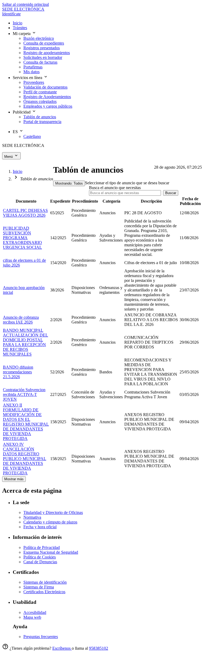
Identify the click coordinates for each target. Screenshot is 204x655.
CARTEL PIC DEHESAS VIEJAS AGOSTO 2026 (25, 212)
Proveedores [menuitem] (33, 82)
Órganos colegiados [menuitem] (40, 101)
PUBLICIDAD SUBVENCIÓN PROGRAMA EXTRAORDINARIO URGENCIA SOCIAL (22, 238)
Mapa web (32, 617)
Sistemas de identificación (45, 582)
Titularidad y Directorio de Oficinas (53, 512)
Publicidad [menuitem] (22, 112)
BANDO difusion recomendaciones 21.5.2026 (18, 372)
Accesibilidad (34, 612)
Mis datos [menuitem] (31, 71)
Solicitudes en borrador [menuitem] (42, 57)
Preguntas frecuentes (40, 636)
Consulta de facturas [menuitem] (40, 62)
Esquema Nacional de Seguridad (50, 552)
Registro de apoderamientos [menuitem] (46, 52)
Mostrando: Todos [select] (69, 183)
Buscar (170, 193)
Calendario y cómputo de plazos (50, 522)
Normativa (32, 517)
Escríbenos (62, 648)
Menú (9, 157)
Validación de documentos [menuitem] (45, 87)
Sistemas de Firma (38, 587)
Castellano (32, 136)
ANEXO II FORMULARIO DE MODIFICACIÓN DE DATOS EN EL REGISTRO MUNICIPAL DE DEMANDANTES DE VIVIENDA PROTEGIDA (26, 422)
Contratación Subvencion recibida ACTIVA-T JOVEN (24, 394)
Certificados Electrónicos (44, 592)
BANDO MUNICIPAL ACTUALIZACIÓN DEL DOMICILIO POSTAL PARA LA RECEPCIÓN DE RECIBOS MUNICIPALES (25, 342)
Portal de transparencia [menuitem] (42, 121)
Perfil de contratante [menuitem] (40, 92)
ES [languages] (16, 131)
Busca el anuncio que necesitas (115, 187)
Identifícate (11, 14)
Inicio (17, 171)
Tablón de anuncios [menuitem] (39, 117)
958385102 (98, 648)
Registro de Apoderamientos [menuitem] (47, 96)
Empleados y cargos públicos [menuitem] (47, 106)
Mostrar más (14, 479)
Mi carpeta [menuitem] (22, 33)
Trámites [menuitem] (20, 27)
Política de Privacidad (41, 547)
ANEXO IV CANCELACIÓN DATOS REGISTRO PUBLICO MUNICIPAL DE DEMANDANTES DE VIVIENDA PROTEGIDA (24, 458)
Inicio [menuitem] (17, 23)
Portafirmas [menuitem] (32, 67)
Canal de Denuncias (40, 562)
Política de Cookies (39, 557)
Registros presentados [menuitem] (41, 48)
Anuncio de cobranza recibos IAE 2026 (21, 319)
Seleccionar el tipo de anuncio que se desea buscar (127, 183)
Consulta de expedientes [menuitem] (43, 43)
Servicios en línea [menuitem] (28, 77)
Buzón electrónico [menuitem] (38, 38)
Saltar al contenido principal (25, 4)
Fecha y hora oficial (40, 527)
